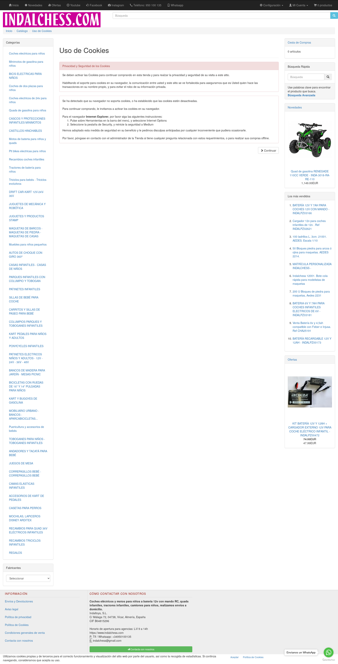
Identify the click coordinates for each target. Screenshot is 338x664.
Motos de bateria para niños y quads (27, 141)
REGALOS (15, 553)
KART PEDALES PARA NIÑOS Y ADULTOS (27, 336)
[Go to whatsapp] (329, 652)
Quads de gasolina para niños (27, 110)
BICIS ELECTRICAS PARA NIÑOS (25, 76)
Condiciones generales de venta (25, 633)
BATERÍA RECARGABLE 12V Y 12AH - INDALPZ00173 (312, 340)
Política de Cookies (17, 625)
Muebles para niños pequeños (28, 244)
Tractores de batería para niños (25, 169)
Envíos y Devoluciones (19, 601)
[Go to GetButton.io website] (328, 660)
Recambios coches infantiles (26, 159)
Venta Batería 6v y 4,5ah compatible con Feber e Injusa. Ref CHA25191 (312, 327)
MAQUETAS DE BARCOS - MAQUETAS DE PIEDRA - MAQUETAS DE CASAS (25, 232)
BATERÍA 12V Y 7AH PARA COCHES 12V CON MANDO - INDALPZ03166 (311, 209)
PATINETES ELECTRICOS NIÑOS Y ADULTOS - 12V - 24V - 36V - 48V (26, 358)
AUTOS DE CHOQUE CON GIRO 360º (25, 254)
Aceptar (234, 657)
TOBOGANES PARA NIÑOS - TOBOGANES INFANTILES (27, 441)
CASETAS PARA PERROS (25, 508)
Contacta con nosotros (19, 640)
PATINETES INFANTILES (24, 289)
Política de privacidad (18, 617)
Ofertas (292, 359)
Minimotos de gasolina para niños (26, 63)
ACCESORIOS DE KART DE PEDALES (26, 498)
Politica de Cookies (253, 657)
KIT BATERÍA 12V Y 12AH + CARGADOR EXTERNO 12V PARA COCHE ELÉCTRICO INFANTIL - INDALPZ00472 (309, 429)
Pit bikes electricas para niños (27, 151)
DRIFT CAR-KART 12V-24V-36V (26, 194)
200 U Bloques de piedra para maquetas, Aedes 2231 (311, 293)
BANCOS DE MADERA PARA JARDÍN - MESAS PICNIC (27, 372)
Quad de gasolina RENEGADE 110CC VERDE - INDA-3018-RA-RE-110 (310, 175)
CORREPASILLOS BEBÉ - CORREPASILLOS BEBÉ (25, 473)
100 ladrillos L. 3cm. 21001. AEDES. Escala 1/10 (310, 238)
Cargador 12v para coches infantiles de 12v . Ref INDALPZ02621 (309, 225)
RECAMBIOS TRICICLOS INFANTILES (24, 542)
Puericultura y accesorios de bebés (26, 429)
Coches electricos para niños (27, 53)
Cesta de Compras (299, 42)
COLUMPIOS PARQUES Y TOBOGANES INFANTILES (25, 323)
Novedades (295, 107)
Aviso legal (11, 609)
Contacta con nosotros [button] (142, 649)
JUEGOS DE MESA (21, 463)
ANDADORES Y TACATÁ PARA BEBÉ (28, 453)
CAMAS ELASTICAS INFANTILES (21, 485)
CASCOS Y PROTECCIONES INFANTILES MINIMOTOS (27, 120)
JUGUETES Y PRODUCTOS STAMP (26, 218)
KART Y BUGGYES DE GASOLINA (23, 400)
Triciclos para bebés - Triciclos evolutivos (27, 182)
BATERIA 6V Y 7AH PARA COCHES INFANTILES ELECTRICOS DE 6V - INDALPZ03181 (309, 309)
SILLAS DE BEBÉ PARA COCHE (23, 299)
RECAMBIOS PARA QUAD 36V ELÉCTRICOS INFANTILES (28, 530)
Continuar (269, 150)
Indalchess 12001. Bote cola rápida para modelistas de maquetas (310, 280)
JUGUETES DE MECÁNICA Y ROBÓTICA (27, 206)
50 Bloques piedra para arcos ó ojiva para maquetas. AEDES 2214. (312, 252)
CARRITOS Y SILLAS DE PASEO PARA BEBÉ (24, 311)
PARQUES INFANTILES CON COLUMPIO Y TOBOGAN (27, 279)
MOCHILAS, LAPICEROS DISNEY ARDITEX (24, 518)
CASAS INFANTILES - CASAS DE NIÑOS (27, 267)
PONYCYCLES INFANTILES (26, 346)
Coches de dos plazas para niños (26, 88)
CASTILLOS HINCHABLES (25, 131)
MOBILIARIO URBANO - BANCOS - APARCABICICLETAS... (24, 414)
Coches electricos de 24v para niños (28, 100)
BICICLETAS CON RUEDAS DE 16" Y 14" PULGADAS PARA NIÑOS (26, 386)
